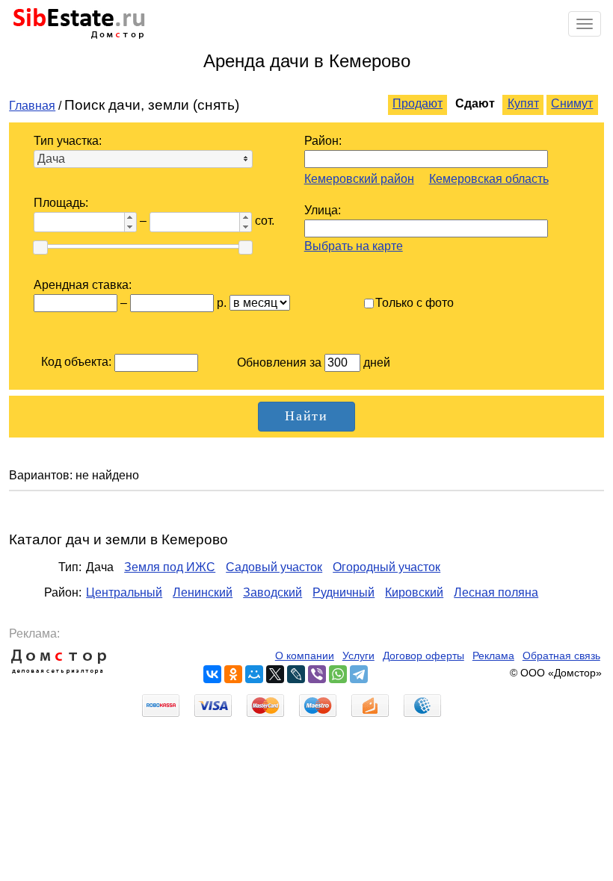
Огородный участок (386, 567)
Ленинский (202, 592)
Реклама (493, 655)
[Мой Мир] (254, 674)
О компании (304, 655)
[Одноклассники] (233, 674)
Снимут (572, 103)
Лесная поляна (496, 592)
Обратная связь (561, 655)
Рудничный (343, 592)
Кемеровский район (359, 178)
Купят (523, 103)
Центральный (124, 592)
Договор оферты (423, 655)
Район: (323, 140)
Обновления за (280, 362)
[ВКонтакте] (212, 674)
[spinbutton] (78, 222)
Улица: (322, 210)
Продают (417, 103)
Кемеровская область (489, 178)
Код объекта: (76, 361)
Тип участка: (68, 140)
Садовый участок (274, 567)
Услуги (358, 655)
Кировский (414, 592)
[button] (130, 217)
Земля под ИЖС (169, 567)
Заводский (272, 592)
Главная (32, 105)
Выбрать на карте (353, 246)
